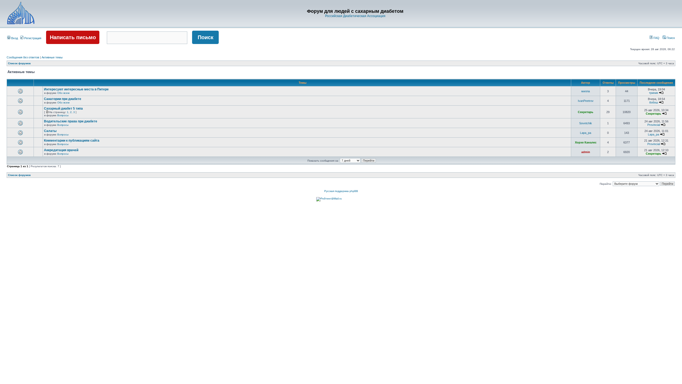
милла (585, 91)
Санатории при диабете (62, 99)
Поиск (670, 37)
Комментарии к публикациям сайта (71, 140)
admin (585, 152)
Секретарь (585, 112)
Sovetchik (585, 123)
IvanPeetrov (586, 100)
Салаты (50, 131)
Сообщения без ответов (23, 57)
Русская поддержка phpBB (341, 191)
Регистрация (32, 38)
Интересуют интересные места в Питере (76, 89)
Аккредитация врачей (61, 150)
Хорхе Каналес (585, 142)
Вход (14, 38)
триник (653, 92)
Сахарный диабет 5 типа (63, 108)
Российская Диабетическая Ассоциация (355, 16)
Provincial (653, 124)
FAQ (656, 37)
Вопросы (62, 115)
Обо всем (63, 92)
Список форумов (19, 63)
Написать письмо (73, 37)
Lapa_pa (585, 132)
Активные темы (52, 57)
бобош (653, 102)
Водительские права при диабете (70, 121)
